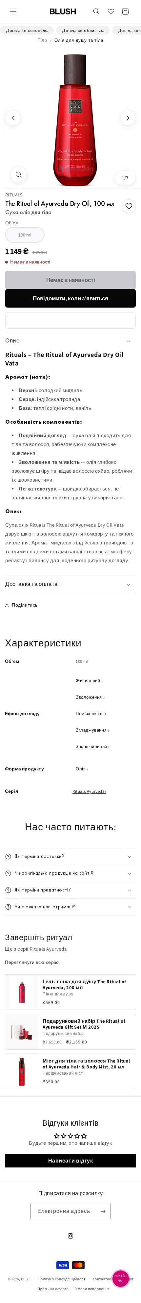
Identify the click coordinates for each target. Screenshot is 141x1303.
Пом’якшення (90, 713)
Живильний (88, 681)
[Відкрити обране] (111, 11)
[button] (13, 11)
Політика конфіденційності (62, 1279)
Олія (81, 769)
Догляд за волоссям (27, 30)
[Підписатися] (103, 1211)
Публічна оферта (53, 1289)
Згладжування (91, 730)
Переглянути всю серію (32, 962)
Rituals (14, 195)
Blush (26, 1278)
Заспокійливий (91, 746)
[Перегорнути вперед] (128, 118)
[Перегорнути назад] (13, 118)
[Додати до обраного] (129, 206)
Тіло (42, 40)
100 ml (31, 237)
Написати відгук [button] (70, 1160)
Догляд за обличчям (83, 30)
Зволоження (89, 697)
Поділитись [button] (25, 605)
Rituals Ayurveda (88, 791)
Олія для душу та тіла (78, 40)
